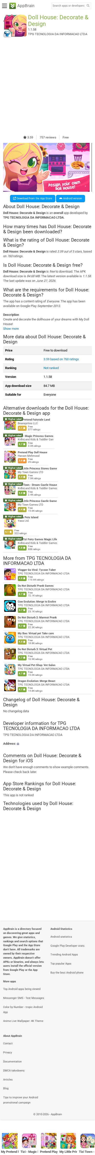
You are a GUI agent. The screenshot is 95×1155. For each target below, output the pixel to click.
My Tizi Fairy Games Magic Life (37, 539)
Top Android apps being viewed (21, 989)
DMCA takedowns (14, 1070)
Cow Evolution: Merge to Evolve (37, 601)
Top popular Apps (60, 963)
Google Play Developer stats (67, 945)
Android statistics (61, 936)
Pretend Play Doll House (32, 452)
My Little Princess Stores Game (37, 468)
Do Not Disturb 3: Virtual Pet (35, 649)
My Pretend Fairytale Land (34, 419)
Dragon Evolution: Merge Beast (36, 681)
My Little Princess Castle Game (37, 501)
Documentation (12, 1061)
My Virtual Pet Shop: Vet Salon (36, 665)
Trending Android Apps (64, 954)
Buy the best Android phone (67, 972)
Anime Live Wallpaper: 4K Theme (23, 1021)
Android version (72, 198)
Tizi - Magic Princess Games (35, 436)
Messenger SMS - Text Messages (23, 998)
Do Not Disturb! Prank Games (36, 585)
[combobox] (68, 6)
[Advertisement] (47, 86)
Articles (8, 1079)
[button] (47, 743)
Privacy (7, 1052)
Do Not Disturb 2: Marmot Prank (37, 617)
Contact (8, 1043)
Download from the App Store (34, 198)
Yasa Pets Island (28, 517)
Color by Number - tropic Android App (23, 1010)
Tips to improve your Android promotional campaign (20, 1100)
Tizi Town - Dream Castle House (37, 484)
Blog (6, 1088)
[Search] (88, 6)
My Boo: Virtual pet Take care (36, 633)
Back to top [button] (85, 1119)
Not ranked (51, 368)
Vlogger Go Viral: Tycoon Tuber (37, 570)
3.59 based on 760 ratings (61, 359)
